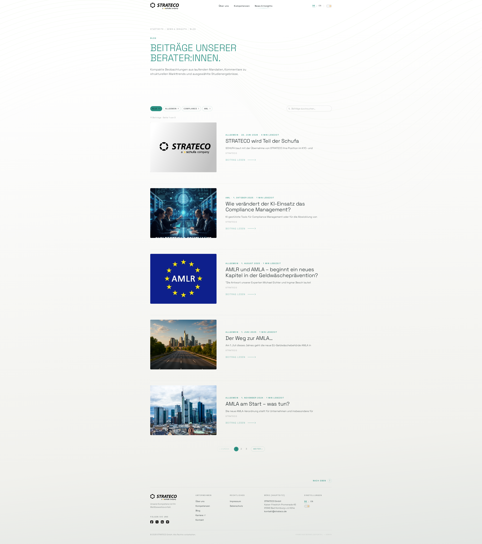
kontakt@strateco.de (275, 511)
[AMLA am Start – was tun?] (241, 410)
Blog (198, 510)
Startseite (157, 29)
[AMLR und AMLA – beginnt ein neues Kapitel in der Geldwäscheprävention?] (241, 278)
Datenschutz (236, 506)
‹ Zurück (224, 449)
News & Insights (177, 29)
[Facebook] (151, 521)
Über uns (200, 501)
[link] (241, 160)
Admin (329, 535)
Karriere (199, 515)
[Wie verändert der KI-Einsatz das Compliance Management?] (241, 213)
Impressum (235, 501)
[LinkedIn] (162, 521)
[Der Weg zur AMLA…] (241, 344)
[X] (157, 521)
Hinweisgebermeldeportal (309, 535)
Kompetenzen (203, 506)
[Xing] (167, 521)
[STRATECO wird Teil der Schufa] (241, 149)
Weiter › (257, 449)
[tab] (156, 108)
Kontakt (200, 520)
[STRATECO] (164, 6)
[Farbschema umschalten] (329, 6)
